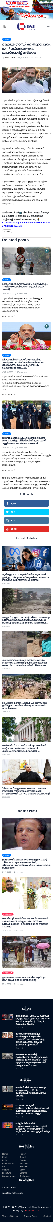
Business (24, 1163)
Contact (47, 1216)
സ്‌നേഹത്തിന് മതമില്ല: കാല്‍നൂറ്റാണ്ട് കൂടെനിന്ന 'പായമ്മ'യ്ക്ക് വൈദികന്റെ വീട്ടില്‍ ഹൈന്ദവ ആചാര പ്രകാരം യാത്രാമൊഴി (30, 1039)
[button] (8, 26)
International (8, 1163)
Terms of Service (10, 1216)
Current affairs (9, 1176)
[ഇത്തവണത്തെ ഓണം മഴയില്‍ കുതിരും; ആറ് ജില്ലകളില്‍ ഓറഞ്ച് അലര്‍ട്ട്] (26, 952)
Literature (6, 1173)
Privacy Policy (31, 1216)
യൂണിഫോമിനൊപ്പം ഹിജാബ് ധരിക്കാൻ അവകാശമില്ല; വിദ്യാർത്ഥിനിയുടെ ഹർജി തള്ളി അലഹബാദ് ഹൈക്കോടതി (24, 440)
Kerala (5, 1157)
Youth (22, 1170)
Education (24, 1166)
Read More (7, 316)
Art (3, 1166)
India (4, 1160)
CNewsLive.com (32, 1210)
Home (5, 1154)
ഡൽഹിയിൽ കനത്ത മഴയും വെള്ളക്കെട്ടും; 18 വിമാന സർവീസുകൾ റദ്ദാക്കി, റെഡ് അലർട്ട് (25, 286)
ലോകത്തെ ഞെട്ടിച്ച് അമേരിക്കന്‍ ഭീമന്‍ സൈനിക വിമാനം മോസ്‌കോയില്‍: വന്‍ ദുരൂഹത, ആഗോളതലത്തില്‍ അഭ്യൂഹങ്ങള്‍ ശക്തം (31, 1059)
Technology (25, 1176)
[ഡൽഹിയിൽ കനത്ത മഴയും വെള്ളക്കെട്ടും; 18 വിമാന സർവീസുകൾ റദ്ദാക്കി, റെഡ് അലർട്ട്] (26, 261)
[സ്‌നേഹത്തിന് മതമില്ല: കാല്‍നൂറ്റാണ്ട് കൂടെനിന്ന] (7, 1038)
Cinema (23, 1173)
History (23, 1154)
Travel (23, 1157)
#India (7, 231)
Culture (5, 1170)
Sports (23, 1160)
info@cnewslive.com (12, 1193)
